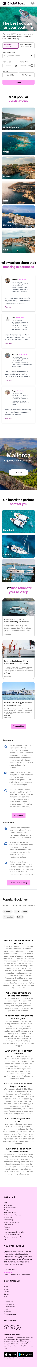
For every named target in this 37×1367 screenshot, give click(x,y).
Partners (7, 1227)
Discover (18, 472)
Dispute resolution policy (12, 1234)
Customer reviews (10, 1269)
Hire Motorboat (9, 1304)
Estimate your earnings (18, 883)
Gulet (17, 911)
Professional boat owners (12, 1215)
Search (18, 82)
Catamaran (7, 911)
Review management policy (13, 1237)
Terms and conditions (11, 1222)
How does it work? (10, 1207)
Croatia (6, 1289)
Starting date (7, 62)
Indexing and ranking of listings (14, 1232)
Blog (5, 1239)
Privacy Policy (9, 1217)
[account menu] (33, 3)
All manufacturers (10, 1314)
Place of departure (8, 52)
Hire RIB (6, 1309)
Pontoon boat (8, 917)
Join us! (6, 1229)
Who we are (8, 1205)
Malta (6, 1287)
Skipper (5, 71)
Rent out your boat (10, 1212)
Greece (6, 1291)
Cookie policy (8, 1220)
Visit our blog (18, 726)
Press (6, 1210)
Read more (8, 307)
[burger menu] (29, 3)
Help (5, 1202)
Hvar (5, 1296)
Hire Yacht (7, 1311)
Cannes (6, 1294)
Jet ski (25, 911)
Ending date (23, 62)
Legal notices (8, 1224)
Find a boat (18, 815)
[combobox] (14, 55)
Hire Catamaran (9, 1307)
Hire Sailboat (8, 1302)
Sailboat (20, 917)
